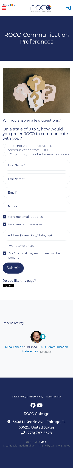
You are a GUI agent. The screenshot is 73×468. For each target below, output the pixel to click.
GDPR (49, 396)
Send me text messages (25, 224)
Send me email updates (25, 216)
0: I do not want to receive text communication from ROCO (30, 148)
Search (57, 396)
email (44, 441)
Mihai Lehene (14, 347)
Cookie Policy (19, 396)
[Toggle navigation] (4, 8)
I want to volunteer (22, 245)
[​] (33, 405)
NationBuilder (27, 445)
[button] (68, 8)
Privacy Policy (36, 396)
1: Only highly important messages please (38, 154)
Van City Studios (60, 445)
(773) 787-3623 (39, 432)
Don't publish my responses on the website (34, 255)
